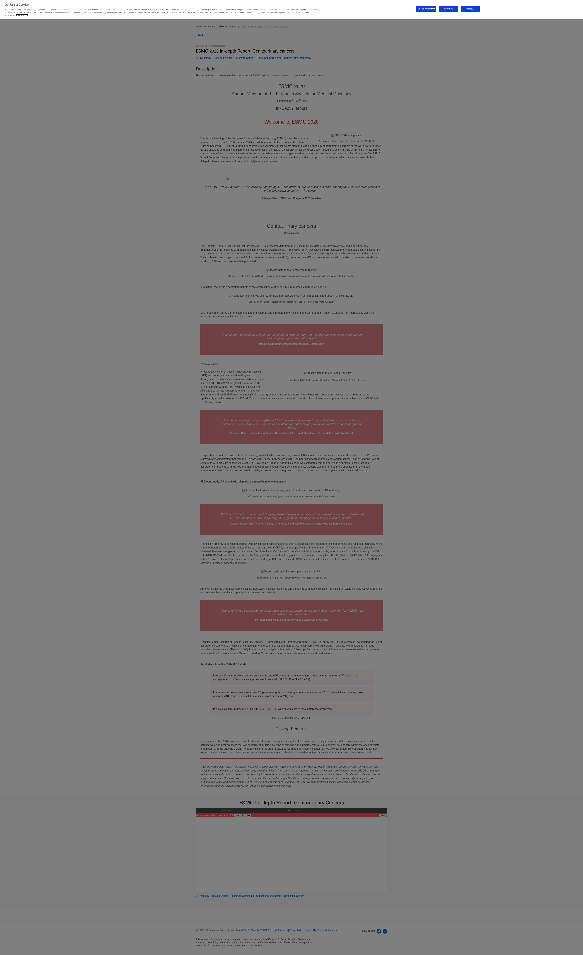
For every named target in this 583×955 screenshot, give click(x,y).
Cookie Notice (22, 16)
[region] (291, 9)
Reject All (448, 9)
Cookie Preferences (426, 9)
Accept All (470, 9)
